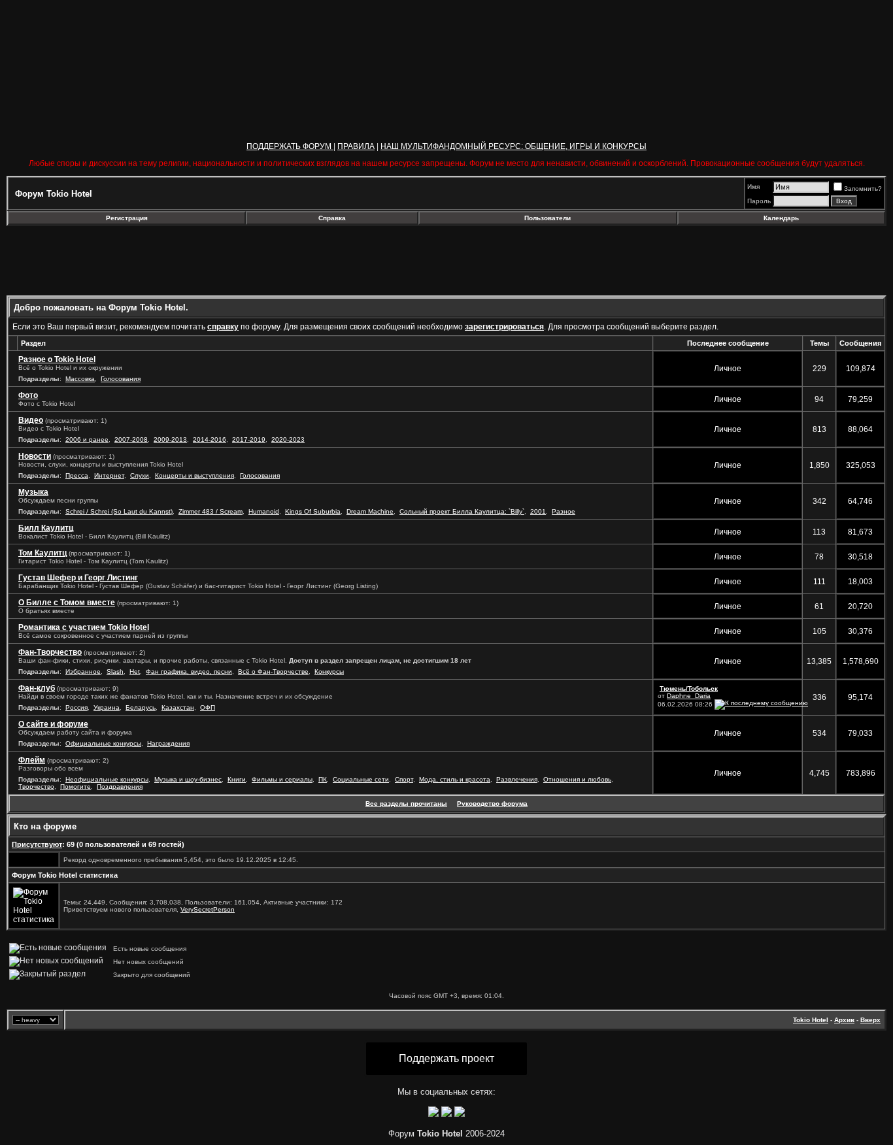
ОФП (207, 707)
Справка (332, 218)
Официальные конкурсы (103, 743)
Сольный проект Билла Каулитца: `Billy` (461, 511)
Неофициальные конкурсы (106, 779)
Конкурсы (329, 671)
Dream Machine (370, 511)
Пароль (759, 201)
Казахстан (177, 707)
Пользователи (547, 218)
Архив (844, 1019)
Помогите (75, 786)
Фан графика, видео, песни (189, 671)
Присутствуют (37, 844)
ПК (322, 779)
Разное (563, 511)
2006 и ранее (87, 439)
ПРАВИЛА (356, 146)
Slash (115, 671)
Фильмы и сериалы (282, 779)
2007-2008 (131, 439)
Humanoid (263, 511)
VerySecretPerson (207, 909)
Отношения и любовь (577, 779)
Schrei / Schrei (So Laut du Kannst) (119, 511)
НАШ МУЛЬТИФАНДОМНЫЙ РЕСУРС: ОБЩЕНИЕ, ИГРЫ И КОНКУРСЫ (513, 146)
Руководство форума (492, 803)
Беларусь (141, 707)
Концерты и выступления (194, 475)
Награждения (168, 743)
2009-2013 (170, 439)
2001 (538, 511)
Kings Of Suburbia (313, 511)
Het (134, 671)
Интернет (109, 475)
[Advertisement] (113, 260)
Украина (106, 707)
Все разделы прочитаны (406, 803)
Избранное (83, 671)
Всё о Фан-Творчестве (273, 671)
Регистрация (127, 218)
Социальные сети (361, 779)
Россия (76, 707)
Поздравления (120, 786)
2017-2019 (248, 439)
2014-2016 (209, 439)
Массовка (80, 378)
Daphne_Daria (689, 695)
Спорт (404, 779)
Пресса (76, 475)
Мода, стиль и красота (454, 779)
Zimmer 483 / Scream (210, 511)
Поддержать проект (446, 1058)
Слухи (139, 475)
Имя (753, 186)
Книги (236, 779)
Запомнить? (863, 188)
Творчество (36, 786)
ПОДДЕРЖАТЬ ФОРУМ (289, 146)
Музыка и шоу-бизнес (188, 779)
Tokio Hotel (810, 1019)
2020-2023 (288, 439)
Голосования (121, 378)
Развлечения (516, 779)
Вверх (870, 1019)
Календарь (781, 218)
